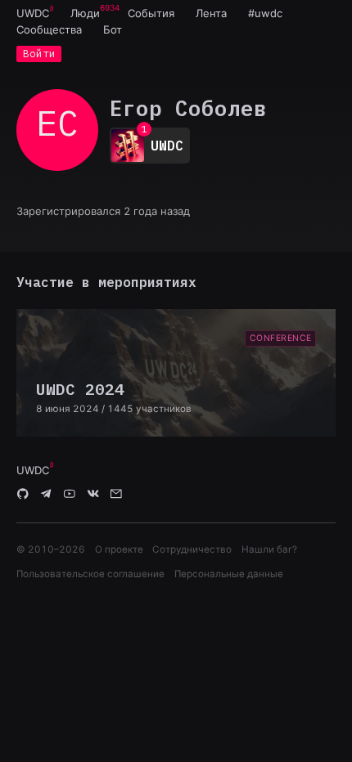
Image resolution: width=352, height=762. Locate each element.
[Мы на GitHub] (22, 494)
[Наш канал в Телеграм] (46, 494)
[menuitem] (32, 13)
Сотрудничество (192, 549)
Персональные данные (228, 574)
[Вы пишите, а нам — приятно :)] (116, 494)
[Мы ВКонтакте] (93, 494)
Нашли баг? (269, 549)
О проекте (119, 549)
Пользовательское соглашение (90, 574)
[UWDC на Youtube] (69, 494)
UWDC (32, 13)
